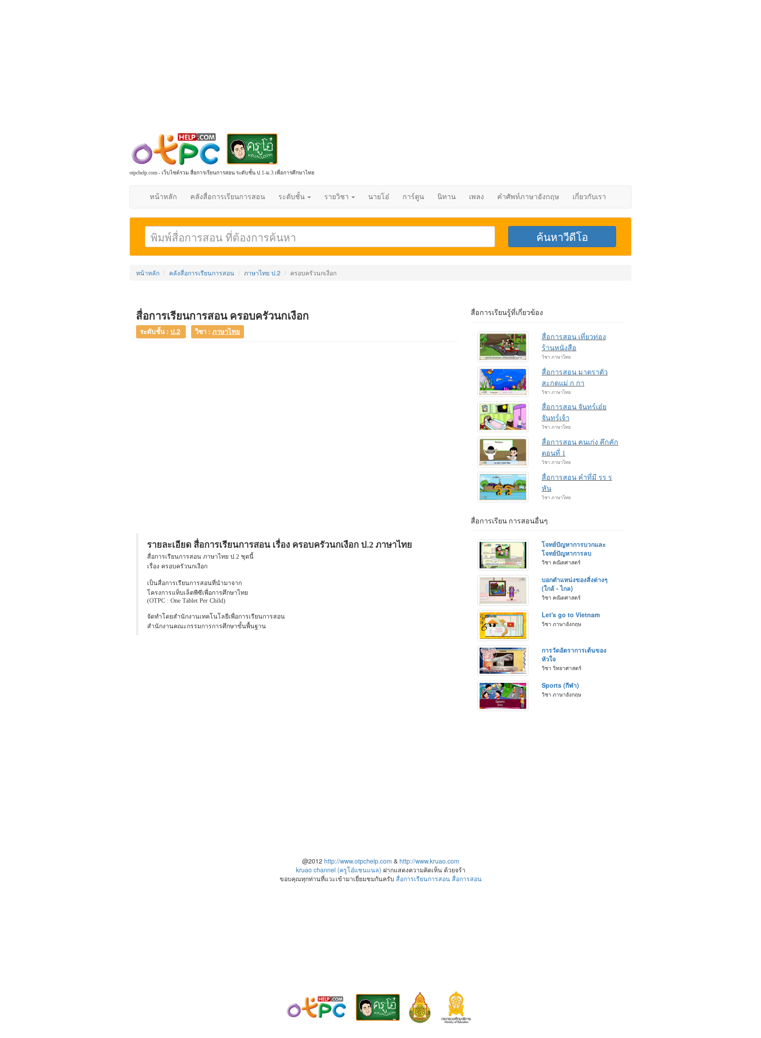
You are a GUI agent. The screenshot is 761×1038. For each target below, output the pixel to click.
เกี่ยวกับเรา (589, 196)
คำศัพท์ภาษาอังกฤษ (528, 196)
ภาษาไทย (226, 331)
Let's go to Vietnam (571, 614)
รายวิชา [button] (337, 196)
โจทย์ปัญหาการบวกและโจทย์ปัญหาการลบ (574, 548)
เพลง (476, 196)
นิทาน (446, 196)
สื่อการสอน (467, 878)
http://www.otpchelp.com (358, 860)
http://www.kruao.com (429, 860)
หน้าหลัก (163, 196)
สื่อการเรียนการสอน (423, 878)
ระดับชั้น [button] (292, 196)
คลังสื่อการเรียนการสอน (227, 196)
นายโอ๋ (378, 196)
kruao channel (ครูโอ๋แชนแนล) (338, 869)
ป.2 (175, 331)
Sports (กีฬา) (560, 685)
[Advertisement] (380, 70)
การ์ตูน (413, 196)
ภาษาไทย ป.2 (262, 272)
